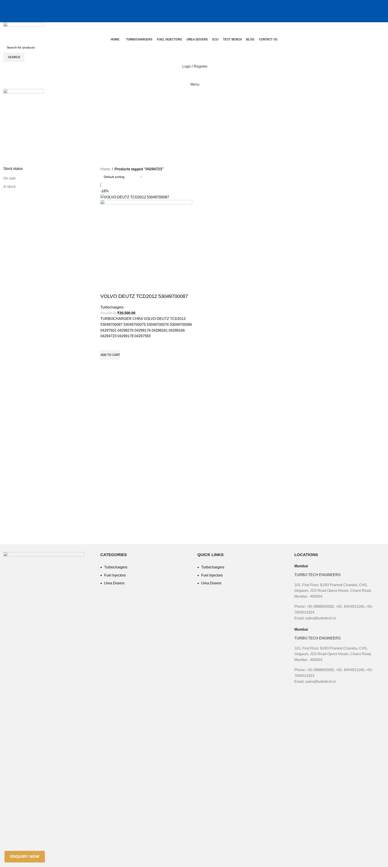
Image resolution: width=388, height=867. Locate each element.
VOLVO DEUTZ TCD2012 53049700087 (144, 296)
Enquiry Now (24, 856)
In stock (9, 186)
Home (105, 169)
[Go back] (9, 116)
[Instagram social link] (188, 3)
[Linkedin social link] (205, 3)
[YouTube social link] (194, 3)
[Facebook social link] (182, 3)
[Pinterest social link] (200, 3)
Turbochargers (111, 307)
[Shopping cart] (194, 11)
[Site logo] (23, 29)
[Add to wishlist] (106, 344)
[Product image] (146, 246)
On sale (9, 178)
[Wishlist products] (194, 75)
